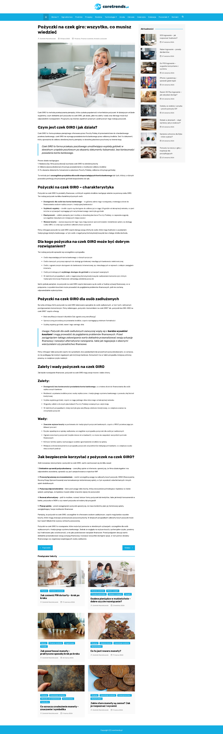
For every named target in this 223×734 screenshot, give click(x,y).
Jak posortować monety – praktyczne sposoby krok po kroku (60, 652)
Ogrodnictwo (67, 17)
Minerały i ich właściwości (50, 699)
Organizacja (69, 643)
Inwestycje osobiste (122, 643)
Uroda (122, 17)
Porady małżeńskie (98, 594)
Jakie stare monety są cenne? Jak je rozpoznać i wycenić (110, 704)
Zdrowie (131, 17)
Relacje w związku (115, 594)
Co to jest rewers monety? (105, 651)
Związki (128, 594)
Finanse (77, 39)
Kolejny (127, 548)
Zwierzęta (141, 17)
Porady (44, 646)
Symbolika (45, 702)
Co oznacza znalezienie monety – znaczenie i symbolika (59, 708)
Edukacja (152, 17)
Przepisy (88, 17)
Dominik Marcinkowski (48, 39)
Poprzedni (46, 548)
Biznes (54, 17)
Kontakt (175, 17)
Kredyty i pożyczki (100, 39)
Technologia (110, 17)
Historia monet (106, 643)
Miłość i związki (112, 591)
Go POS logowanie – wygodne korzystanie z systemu (169, 66)
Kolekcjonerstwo (124, 695)
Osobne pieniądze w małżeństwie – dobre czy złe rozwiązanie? (110, 600)
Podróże (78, 17)
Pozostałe (163, 17)
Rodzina (98, 17)
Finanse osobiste (87, 39)
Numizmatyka (96, 646)
